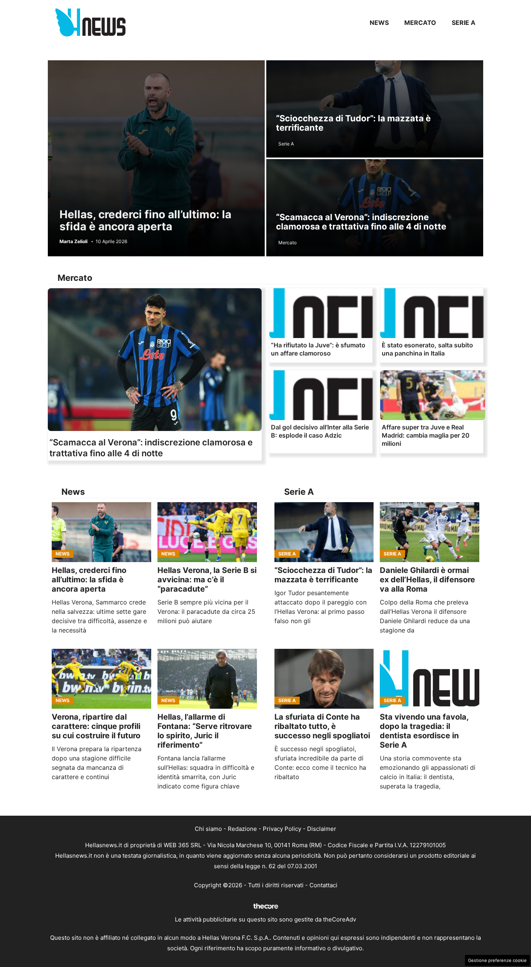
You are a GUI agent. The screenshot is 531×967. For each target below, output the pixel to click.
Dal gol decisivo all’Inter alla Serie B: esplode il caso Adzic (320, 431)
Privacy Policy (282, 828)
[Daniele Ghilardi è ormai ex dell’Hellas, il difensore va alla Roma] (429, 532)
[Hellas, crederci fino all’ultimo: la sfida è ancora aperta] (101, 532)
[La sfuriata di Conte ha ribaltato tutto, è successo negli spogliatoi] (324, 679)
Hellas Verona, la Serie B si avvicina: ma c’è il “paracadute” (207, 580)
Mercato (420, 22)
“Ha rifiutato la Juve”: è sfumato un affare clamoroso (318, 349)
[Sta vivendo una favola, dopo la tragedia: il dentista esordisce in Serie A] (429, 679)
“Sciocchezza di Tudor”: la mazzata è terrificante (353, 123)
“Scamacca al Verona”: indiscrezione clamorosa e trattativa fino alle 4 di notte (361, 221)
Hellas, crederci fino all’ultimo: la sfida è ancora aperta (145, 220)
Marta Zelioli (73, 241)
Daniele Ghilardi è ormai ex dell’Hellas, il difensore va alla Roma (427, 580)
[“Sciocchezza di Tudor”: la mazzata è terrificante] (324, 532)
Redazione (242, 828)
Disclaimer (321, 828)
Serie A (463, 22)
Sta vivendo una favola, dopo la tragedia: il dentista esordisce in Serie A (424, 731)
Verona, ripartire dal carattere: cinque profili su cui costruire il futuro (96, 726)
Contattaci (323, 885)
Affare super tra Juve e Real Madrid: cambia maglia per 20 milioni (426, 435)
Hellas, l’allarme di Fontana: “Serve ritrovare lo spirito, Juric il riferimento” (204, 731)
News (379, 22)
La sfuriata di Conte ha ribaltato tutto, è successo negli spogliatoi (322, 726)
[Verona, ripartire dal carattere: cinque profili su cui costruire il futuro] (101, 679)
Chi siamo (208, 828)
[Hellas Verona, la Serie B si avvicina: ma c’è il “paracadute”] (207, 532)
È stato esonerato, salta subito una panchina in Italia (427, 349)
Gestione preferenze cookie (497, 960)
